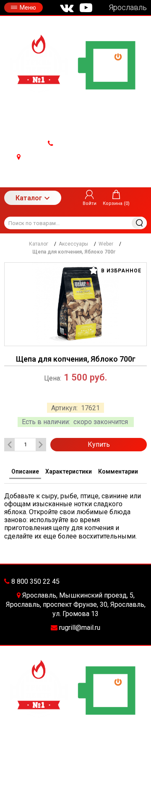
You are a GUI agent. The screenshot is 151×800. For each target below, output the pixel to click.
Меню (28, 7)
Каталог (29, 198)
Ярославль (128, 7)
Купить (99, 444)
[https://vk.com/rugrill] (66, 7)
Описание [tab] (25, 471)
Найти (139, 223)
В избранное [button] (120, 271)
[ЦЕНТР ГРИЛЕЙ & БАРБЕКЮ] (75, 65)
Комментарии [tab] (118, 471)
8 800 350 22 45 (78, 144)
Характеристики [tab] (68, 471)
